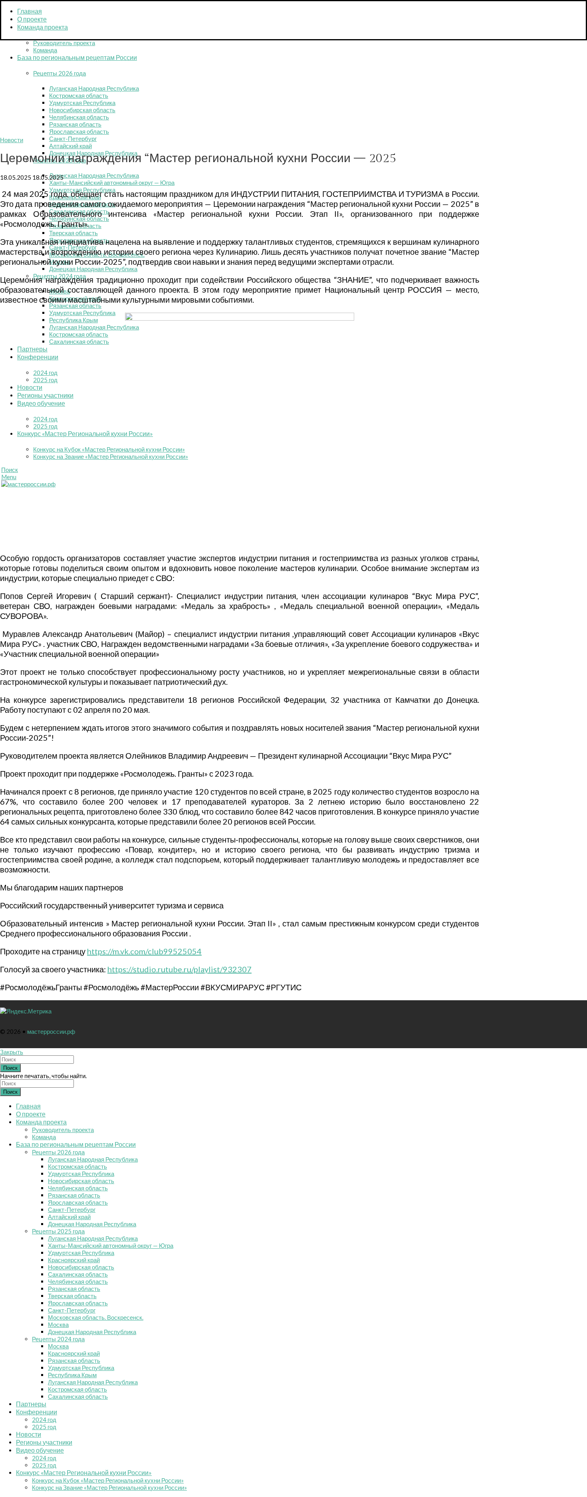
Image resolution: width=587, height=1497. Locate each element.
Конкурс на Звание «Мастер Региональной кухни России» (110, 456)
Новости (11, 139)
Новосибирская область (82, 109)
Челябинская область (79, 117)
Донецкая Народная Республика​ (93, 268)
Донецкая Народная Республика (92, 1223)
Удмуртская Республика (82, 102)
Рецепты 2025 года (58, 1231)
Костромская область (78, 95)
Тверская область (73, 232)
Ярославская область (79, 131)
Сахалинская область (79, 341)
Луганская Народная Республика (94, 88)
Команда (45, 50)
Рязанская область (75, 124)
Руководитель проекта (64, 42)
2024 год (45, 372)
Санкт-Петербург (73, 138)
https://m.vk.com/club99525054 (144, 951)
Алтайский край (70, 145)
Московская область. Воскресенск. (95, 1317)
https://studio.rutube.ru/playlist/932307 (179, 969)
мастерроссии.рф (51, 1031)
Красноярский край (74, 1259)
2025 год (45, 379)
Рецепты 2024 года (58, 1338)
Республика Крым (73, 319)
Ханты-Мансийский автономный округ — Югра (112, 182)
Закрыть (11, 1051)
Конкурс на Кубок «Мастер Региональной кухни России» (109, 449)
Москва (58, 1324)
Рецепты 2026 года (59, 73)
